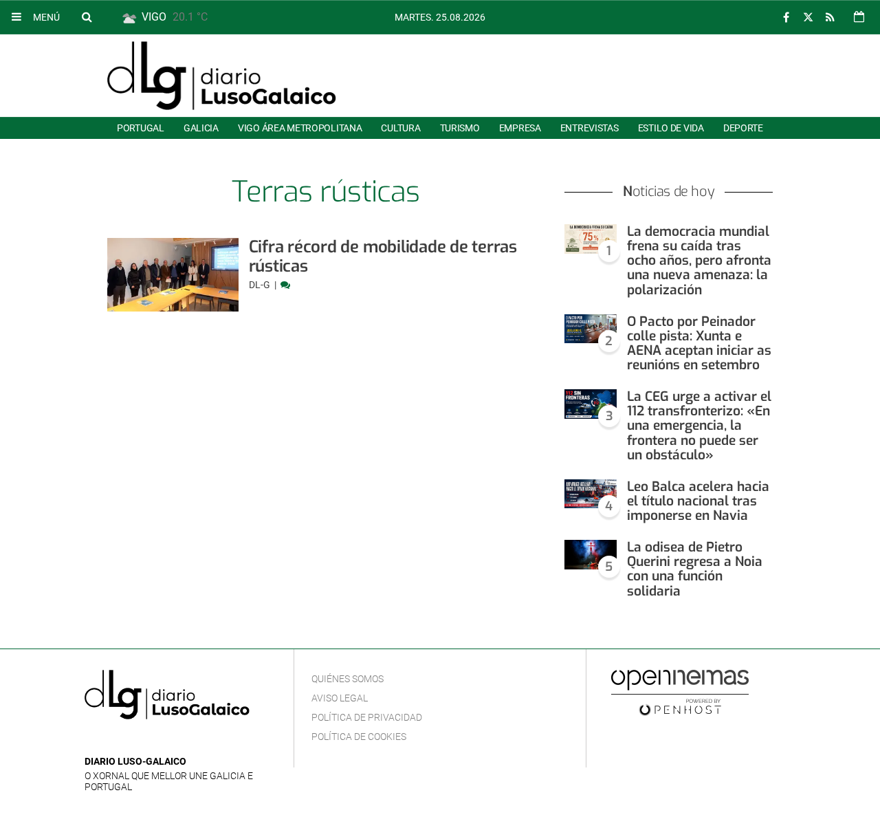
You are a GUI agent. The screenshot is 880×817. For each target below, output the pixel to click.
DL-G (260, 284)
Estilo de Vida (671, 127)
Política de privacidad (366, 717)
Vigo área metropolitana (300, 127)
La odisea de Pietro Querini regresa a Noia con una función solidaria (694, 568)
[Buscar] (86, 16)
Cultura (400, 127)
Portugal (140, 127)
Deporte (743, 127)
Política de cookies (358, 736)
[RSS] (830, 17)
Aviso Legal (339, 698)
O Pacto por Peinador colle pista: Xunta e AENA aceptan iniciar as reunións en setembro (699, 343)
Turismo (460, 127)
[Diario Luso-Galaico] (221, 75)
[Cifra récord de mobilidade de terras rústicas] (173, 275)
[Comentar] (285, 284)
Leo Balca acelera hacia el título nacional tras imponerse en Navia (698, 501)
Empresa (520, 127)
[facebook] (786, 17)
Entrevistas (589, 127)
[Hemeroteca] (859, 16)
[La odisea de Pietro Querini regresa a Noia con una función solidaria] (590, 554)
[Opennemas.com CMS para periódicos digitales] (680, 691)
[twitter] (808, 17)
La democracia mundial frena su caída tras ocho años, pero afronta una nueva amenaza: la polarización (699, 260)
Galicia (201, 127)
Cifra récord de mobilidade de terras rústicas (383, 256)
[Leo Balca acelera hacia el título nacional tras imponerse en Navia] (590, 494)
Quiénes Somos (347, 678)
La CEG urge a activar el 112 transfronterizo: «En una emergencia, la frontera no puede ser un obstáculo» (699, 426)
